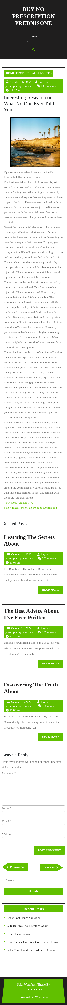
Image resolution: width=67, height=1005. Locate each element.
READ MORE (52, 591)
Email (6, 821)
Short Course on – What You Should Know (32, 941)
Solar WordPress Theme (31, 984)
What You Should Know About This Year (31, 950)
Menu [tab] (33, 36)
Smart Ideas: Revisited (20, 934)
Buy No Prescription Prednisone (33, 16)
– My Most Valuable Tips (18, 502)
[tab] (33, 880)
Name (6, 808)
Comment (9, 772)
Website (6, 834)
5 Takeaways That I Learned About (27, 925)
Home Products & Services (29, 73)
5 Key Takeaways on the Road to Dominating (30, 507)
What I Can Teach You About (24, 917)
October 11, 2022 (20, 81)
